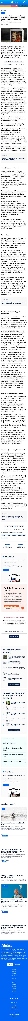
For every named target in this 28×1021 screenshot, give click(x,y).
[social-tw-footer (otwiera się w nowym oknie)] (15, 998)
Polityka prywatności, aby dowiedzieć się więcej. (13, 566)
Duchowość (3, 10)
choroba (4, 861)
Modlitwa (22, 5)
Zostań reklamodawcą (14, 1012)
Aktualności (14, 971)
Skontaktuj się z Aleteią (14, 1014)
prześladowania (21, 535)
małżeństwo (5, 911)
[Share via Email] (21, 64)
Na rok (14, 994)
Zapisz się (6, 569)
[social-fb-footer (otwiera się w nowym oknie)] (12, 998)
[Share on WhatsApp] (23, 64)
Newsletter (14, 981)
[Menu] (5, 2)
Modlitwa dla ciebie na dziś (12, 763)
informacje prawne (14, 1009)
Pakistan (14, 535)
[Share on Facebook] (14, 64)
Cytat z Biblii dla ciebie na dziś (13, 756)
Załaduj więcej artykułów (14, 684)
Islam (9, 535)
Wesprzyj (13, 5)
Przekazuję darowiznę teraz (10, 606)
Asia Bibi (9, 132)
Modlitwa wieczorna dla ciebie (12, 749)
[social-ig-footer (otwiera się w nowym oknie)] (17, 998)
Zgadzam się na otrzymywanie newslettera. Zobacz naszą (13, 566)
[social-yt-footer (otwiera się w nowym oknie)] (10, 998)
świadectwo (4, 538)
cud (3, 808)
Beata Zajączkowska (15, 22)
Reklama (14, 988)
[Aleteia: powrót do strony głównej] (14, 2)
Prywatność (14, 1016)
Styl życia (14, 973)
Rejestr (5, 5)
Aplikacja (14, 982)
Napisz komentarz (14, 636)
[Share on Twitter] (19, 64)
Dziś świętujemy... (9, 743)
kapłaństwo (5, 835)
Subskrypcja (14, 984)
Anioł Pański (5, 885)
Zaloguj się (21, 631)
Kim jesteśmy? (14, 1007)
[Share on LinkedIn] (16, 64)
